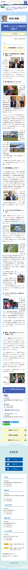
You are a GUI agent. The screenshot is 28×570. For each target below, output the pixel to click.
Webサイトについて (7, 556)
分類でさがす (14, 7)
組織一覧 (15, 464)
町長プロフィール (13, 440)
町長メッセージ (9, 8)
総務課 (6, 395)
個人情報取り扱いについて (8, 553)
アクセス (15, 459)
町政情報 (20, 7)
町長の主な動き (13, 435)
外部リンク (16, 556)
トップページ (8, 7)
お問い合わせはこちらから (13, 410)
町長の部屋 (24, 7)
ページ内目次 (14, 33)
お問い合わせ (15, 468)
